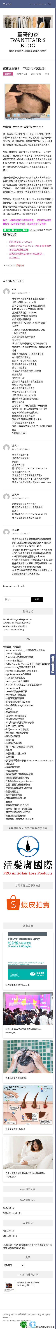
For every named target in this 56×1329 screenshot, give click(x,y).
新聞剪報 (8, 74)
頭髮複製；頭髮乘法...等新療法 (20, 819)
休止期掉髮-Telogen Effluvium (19, 705)
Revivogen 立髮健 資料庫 (17, 681)
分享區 (9, 708)
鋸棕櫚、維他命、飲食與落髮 (19, 808)
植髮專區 (10, 763)
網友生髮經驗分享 (14, 795)
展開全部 (7, 646)
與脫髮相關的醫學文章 (16, 798)
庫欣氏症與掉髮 (13, 736)
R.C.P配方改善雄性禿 (15, 677)
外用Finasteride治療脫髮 (17, 729)
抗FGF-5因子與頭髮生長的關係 (19, 746)
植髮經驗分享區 (13, 767)
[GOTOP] (32, 1324)
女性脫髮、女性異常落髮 (17, 732)
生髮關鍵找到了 (13, 791)
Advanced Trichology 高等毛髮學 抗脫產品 (25, 650)
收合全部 (17, 646)
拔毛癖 (9, 750)
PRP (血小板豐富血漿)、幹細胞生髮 (21, 671)
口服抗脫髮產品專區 (15, 719)
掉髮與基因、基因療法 (16, 753)
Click (53, 664)
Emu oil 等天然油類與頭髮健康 (19, 657)
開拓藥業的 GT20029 (20, 241)
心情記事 (10, 739)
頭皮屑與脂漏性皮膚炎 (16, 815)
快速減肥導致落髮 (14, 743)
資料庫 (9, 801)
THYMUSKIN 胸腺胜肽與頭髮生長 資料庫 (24, 684)
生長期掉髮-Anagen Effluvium (19, 781)
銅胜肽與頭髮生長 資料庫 (17, 805)
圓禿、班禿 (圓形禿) (15, 726)
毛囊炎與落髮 (12, 770)
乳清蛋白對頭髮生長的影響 (18, 701)
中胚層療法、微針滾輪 (16, 695)
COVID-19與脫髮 (13, 653)
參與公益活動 (12, 712)
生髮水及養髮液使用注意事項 (19, 788)
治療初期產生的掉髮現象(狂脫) (19, 774)
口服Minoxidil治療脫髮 (16, 715)
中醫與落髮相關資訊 (15, 698)
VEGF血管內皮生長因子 (16, 691)
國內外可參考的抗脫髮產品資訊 (20, 722)
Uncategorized (13, 688)
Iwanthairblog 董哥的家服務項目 (20, 667)
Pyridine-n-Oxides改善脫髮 (18, 674)
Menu (9, 4)
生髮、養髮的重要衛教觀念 (18, 784)
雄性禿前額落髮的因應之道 (18, 812)
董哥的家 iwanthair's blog (28, 40)
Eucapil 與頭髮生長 (14, 660)
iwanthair (22, 74)
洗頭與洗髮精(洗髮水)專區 (17, 777)
